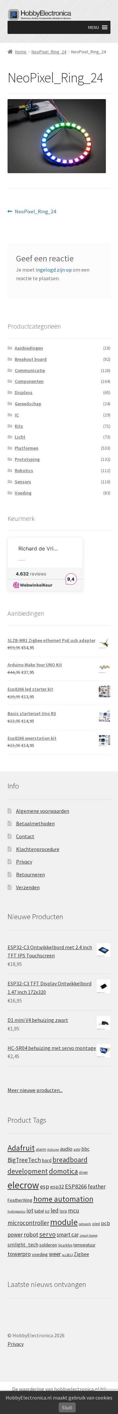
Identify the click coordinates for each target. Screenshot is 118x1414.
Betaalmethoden (35, 823)
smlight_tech (23, 1244)
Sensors (23, 482)
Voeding (23, 493)
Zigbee (81, 1254)
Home (21, 52)
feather (97, 1186)
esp (44, 1186)
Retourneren (30, 874)
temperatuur (84, 1244)
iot (30, 1210)
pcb (105, 1223)
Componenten (29, 381)
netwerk (85, 1224)
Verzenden (28, 887)
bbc (85, 1149)
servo (47, 1234)
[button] (93, 27)
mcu (73, 1210)
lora (63, 1211)
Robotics (24, 470)
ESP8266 (76, 1186)
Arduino (53, 1149)
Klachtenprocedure (37, 849)
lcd (47, 1211)
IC (17, 415)
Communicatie (30, 370)
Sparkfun (65, 1245)
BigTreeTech (24, 1160)
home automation (63, 1199)
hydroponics (17, 1211)
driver (83, 1172)
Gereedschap (28, 404)
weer (55, 1254)
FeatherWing (20, 1200)
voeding (40, 1254)
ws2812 (67, 1255)
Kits (19, 426)
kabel (39, 1211)
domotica (63, 1171)
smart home (88, 1235)
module (64, 1222)
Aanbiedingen (29, 348)
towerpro (19, 1254)
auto (76, 1149)
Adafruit (21, 1148)
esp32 (57, 1186)
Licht (20, 437)
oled (96, 1223)
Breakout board (31, 359)
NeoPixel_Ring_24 (48, 52)
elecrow (23, 1185)
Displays (23, 392)
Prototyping (27, 459)
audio (66, 1148)
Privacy (24, 861)
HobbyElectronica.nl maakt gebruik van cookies (59, 1397)
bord (46, 1160)
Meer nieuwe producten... (35, 1090)
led (54, 1210)
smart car (68, 1234)
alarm (41, 1149)
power (15, 1234)
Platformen (26, 448)
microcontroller (28, 1223)
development (28, 1171)
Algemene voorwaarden (42, 811)
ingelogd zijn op (54, 269)
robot (31, 1234)
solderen (48, 1245)
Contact (25, 836)
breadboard (70, 1159)
